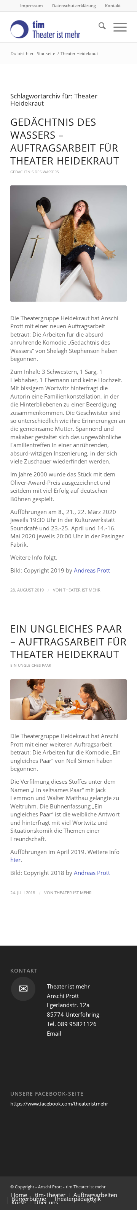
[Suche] (98, 27)
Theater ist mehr (81, 590)
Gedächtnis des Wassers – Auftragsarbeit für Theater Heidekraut (64, 141)
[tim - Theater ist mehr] (57, 27)
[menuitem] (31, 6)
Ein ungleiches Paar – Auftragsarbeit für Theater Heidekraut (68, 641)
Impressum (31, 5)
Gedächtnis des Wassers (34, 171)
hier (15, 860)
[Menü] (116, 27)
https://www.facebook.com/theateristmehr (59, 1103)
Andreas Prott (92, 570)
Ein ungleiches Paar (30, 665)
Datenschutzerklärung (74, 5)
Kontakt (113, 5)
